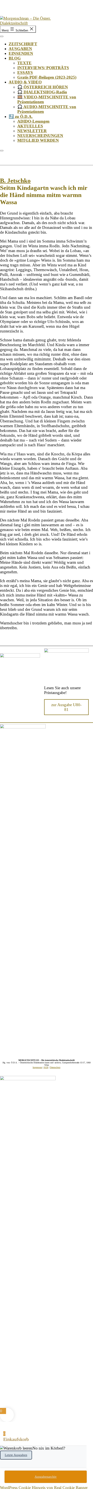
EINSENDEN (21, 53)
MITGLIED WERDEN (38, 140)
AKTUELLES (30, 126)
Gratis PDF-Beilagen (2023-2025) (46, 77)
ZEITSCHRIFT (23, 44)
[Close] (1, 150)
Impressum (37, 1067)
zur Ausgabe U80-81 (66, 707)
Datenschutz (55, 1067)
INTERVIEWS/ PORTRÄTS (43, 67)
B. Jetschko (15, 180)
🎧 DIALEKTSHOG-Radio (42, 92)
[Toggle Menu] (1, 36)
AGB (46, 1067)
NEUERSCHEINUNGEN (40, 135)
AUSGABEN (20, 48)
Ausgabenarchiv (46, 1476)
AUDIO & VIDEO (25, 82)
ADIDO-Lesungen (33, 121)
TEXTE (24, 63)
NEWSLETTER (32, 131)
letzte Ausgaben (16, 1455)
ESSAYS (25, 72)
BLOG (15, 58)
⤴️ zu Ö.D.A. (21, 116)
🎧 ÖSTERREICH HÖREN (42, 87)
